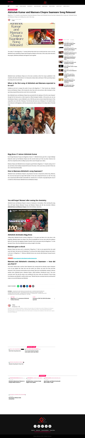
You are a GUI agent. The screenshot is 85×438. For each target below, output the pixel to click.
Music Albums (23, 6)
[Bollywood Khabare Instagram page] (42, 426)
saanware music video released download (17, 294)
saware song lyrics (42, 293)
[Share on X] (24, 286)
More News (44, 6)
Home (17, 6)
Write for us (66, 6)
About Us (33, 430)
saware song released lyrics (14, 292)
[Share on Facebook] (21, 286)
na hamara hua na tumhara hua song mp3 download (32, 292)
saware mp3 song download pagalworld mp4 (22, 291)
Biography (29, 6)
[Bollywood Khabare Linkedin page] (46, 426)
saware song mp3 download (38, 291)
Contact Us (38, 430)
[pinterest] (12, 1)
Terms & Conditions (45, 430)
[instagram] (10, 1)
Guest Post (59, 6)
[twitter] (9, 1)
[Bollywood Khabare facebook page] (35, 426)
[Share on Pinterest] (30, 286)
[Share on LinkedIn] (27, 286)
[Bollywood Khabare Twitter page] (38, 426)
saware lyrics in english (26, 293)
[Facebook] (8, 1)
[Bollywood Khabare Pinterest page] (49, 426)
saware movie (34, 293)
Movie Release (37, 6)
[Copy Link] (33, 286)
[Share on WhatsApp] (18, 286)
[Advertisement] (31, 66)
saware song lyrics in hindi (13, 293)
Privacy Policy (52, 430)
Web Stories (52, 6)
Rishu (13, 20)
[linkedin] (11, 1)
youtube (28, 294)
